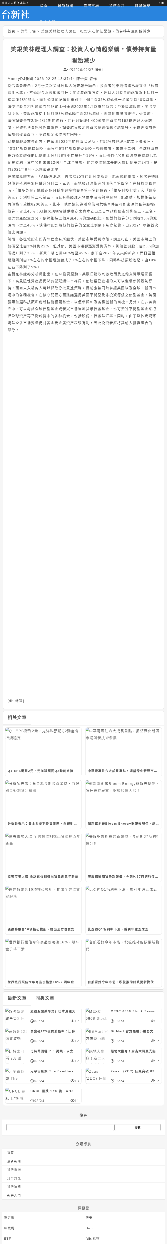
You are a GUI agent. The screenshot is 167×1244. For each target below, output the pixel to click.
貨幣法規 (14, 1186)
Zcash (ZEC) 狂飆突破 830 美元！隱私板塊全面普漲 (135, 1071)
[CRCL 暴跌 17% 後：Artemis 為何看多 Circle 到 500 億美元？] (16, 1095)
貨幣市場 (28, 31)
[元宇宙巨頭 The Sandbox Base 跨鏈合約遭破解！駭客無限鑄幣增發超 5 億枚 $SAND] (16, 1075)
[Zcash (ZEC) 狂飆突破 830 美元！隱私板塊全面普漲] (97, 1075)
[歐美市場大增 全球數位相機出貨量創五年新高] (43, 852)
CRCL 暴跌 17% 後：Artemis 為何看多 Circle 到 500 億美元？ (54, 1091)
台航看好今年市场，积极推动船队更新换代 (121, 982)
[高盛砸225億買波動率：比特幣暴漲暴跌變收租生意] (16, 1035)
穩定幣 (9, 1217)
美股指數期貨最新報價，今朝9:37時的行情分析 (125, 876)
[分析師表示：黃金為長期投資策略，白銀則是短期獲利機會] (43, 799)
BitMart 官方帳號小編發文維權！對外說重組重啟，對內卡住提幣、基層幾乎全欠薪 (135, 1031)
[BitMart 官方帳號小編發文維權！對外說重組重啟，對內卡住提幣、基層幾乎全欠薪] (97, 1035)
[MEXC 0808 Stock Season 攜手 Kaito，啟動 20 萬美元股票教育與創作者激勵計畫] (97, 1015)
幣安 (89, 1217)
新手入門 (48, 21)
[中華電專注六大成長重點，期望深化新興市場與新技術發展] (124, 747)
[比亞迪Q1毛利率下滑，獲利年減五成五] (124, 905)
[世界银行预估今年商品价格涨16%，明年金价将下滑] (43, 958)
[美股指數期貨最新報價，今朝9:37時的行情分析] (124, 852)
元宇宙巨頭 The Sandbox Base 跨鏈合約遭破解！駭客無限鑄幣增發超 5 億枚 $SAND (54, 1071)
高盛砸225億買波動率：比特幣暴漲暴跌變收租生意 (54, 1031)
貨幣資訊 (14, 1178)
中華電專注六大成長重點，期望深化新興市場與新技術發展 (125, 771)
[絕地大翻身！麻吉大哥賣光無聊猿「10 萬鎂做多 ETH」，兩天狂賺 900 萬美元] (97, 1055)
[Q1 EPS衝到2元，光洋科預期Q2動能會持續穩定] (43, 747)
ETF (7, 1238)
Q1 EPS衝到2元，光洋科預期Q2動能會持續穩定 (44, 771)
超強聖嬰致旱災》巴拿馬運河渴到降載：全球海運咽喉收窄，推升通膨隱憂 (54, 1011)
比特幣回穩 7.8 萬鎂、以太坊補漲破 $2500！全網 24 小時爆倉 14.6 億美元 (54, 1051)
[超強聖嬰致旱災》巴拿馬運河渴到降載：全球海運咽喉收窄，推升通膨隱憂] (16, 1015)
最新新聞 (14, 1161)
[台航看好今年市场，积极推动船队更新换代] (124, 958)
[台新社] (19, 13)
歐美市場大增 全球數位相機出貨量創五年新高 (43, 876)
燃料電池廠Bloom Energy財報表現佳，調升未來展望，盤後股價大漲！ (125, 823)
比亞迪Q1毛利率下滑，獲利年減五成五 (118, 929)
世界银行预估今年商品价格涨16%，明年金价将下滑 (44, 982)
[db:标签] (16, 701)
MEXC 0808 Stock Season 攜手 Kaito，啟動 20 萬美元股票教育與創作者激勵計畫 (135, 1011)
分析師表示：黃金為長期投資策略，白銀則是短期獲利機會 (44, 823)
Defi (89, 1228)
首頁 (11, 31)
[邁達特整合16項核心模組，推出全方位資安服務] (43, 905)
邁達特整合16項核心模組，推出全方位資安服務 (44, 929)
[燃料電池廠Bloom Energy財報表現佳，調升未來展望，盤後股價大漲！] (124, 799)
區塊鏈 (9, 1228)
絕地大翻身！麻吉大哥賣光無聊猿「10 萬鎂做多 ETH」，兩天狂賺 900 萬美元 (135, 1051)
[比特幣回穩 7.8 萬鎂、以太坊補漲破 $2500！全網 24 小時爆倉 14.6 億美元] (16, 1055)
